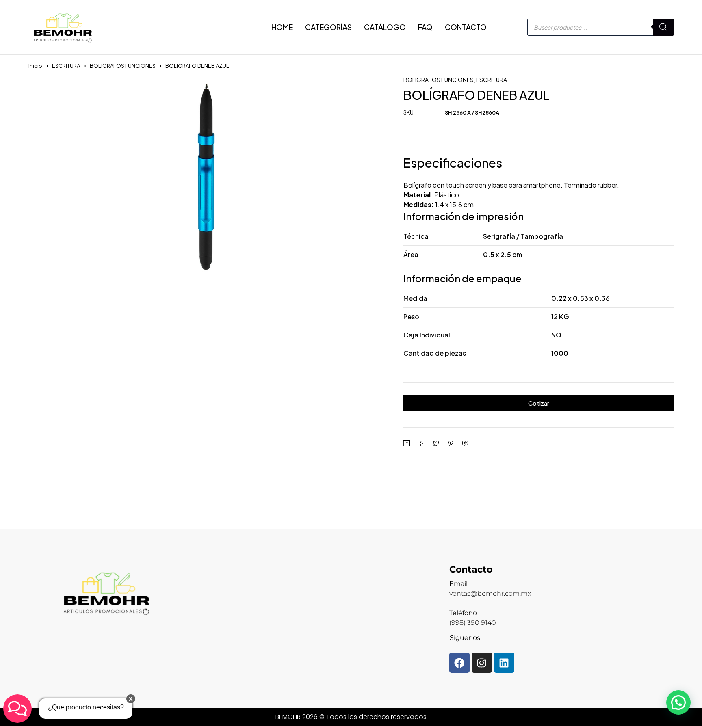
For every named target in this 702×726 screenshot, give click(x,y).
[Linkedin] (504, 663)
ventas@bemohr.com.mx (490, 593)
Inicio (35, 66)
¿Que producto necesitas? (86, 707)
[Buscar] (663, 27)
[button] (678, 702)
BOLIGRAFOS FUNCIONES (123, 66)
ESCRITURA (66, 66)
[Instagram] (482, 663)
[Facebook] (459, 663)
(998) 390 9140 (472, 623)
